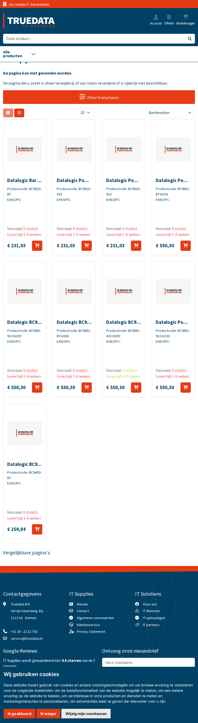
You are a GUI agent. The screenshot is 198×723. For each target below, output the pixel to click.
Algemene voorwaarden (95, 617)
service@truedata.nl (26, 638)
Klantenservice (88, 624)
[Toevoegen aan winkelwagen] (37, 246)
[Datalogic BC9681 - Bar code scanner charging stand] (25, 291)
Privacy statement (91, 631)
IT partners (151, 624)
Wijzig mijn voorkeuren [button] (86, 713)
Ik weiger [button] (48, 713)
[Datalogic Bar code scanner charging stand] (25, 149)
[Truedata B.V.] (25, 21)
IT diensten (151, 611)
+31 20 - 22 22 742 (24, 631)
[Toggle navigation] (19, 54)
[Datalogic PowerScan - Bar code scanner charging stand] (74, 149)
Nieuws (82, 604)
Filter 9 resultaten (103, 97)
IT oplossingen (154, 617)
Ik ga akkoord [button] (19, 713)
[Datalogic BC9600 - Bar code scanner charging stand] (25, 433)
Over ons (150, 604)
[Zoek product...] (190, 39)
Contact (83, 611)
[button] (156, 17)
